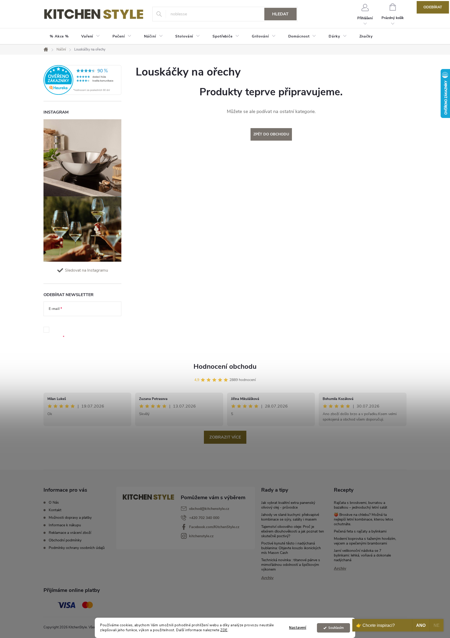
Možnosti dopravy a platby (70, 517)
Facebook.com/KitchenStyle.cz (214, 526)
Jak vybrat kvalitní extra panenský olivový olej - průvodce (288, 505)
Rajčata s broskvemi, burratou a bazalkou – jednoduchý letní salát (360, 505)
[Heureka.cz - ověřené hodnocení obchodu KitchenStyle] (82, 80)
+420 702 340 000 (204, 517)
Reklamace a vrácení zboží (70, 532)
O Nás (54, 502)
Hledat (280, 14)
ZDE (224, 630)
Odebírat (432, 7)
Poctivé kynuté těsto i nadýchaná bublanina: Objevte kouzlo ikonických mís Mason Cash (291, 548)
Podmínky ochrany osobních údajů (77, 547)
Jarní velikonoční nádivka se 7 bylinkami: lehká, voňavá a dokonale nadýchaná (362, 555)
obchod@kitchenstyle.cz (209, 508)
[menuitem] (59, 36)
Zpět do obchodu (271, 134)
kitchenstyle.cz (201, 536)
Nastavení (297, 627)
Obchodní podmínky (65, 540)
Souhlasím (336, 627)
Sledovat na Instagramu (86, 270)
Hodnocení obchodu (225, 366)
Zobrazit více (225, 437)
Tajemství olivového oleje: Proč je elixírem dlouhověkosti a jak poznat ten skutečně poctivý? (292, 531)
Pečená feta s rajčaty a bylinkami (360, 531)
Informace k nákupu (65, 525)
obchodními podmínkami (84, 326)
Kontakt (55, 510)
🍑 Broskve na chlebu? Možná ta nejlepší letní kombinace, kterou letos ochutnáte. (363, 519)
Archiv (267, 578)
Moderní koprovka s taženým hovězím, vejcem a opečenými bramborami (365, 541)
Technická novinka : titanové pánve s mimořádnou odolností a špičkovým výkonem (290, 565)
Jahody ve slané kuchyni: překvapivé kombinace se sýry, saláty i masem (290, 517)
